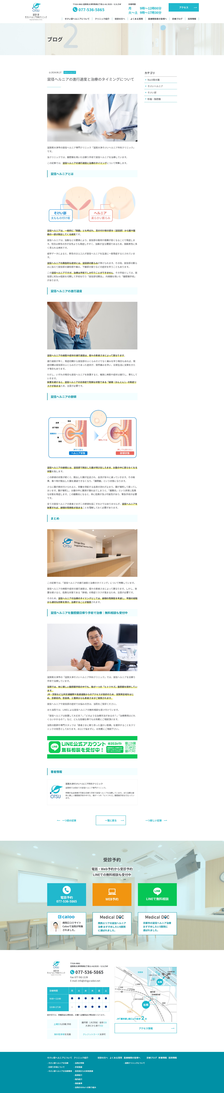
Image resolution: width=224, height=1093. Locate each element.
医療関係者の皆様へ (157, 19)
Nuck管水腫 (154, 79)
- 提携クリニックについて (134, 1063)
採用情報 (192, 19)
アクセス (183, 7)
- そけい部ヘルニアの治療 (57, 1063)
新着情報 (163, 1057)
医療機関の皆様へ (132, 1057)
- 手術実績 (78, 1067)
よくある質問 (136, 19)
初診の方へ (120, 19)
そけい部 (152, 92)
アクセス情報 (146, 1028)
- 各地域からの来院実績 (83, 1071)
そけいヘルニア (155, 86)
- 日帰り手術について (56, 1067)
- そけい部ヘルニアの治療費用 (59, 1071)
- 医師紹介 (78, 1075)
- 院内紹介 (78, 1079)
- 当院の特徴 (79, 1063)
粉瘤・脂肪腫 (154, 99)
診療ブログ (177, 19)
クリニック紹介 (102, 19)
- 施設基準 (78, 1083)
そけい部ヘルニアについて (77, 19)
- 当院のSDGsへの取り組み (85, 1087)
